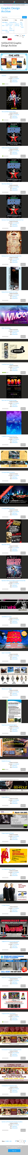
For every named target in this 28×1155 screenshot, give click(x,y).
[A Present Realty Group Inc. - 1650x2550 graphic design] (14, 458)
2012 (17, 728)
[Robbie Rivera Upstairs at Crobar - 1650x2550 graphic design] (14, 278)
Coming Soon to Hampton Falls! (9, 1085)
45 (8, 1141)
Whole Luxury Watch (7, 689)
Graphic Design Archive (10, 9)
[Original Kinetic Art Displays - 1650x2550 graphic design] (14, 999)
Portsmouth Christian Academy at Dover (11, 1049)
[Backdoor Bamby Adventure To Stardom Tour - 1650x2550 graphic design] (14, 206)
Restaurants (11, 30)
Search (24, 17)
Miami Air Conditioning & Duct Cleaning (11, 977)
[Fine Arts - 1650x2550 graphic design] (14, 62)
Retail (3, 25)
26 (15, 980)
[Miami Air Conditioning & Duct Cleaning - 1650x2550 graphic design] (14, 963)
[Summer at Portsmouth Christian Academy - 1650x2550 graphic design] (14, 1108)
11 (13, 1016)
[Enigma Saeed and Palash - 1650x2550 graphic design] (14, 819)
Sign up (14, 1150)
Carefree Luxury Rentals (7, 364)
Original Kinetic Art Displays (9, 1013)
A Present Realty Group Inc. (8, 472)
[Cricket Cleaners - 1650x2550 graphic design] (14, 891)
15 (15, 1124)
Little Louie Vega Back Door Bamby (10, 147)
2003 (17, 836)
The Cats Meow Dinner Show (9, 111)
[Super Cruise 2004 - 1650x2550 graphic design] (14, 639)
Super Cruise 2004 (6, 652)
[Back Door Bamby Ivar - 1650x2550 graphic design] (14, 170)
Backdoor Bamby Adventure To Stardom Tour (13, 219)
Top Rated (22, 26)
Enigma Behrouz (6, 797)
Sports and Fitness (10, 27)
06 (15, 331)
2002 (17, 800)
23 (15, 800)
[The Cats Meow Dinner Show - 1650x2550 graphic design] (14, 98)
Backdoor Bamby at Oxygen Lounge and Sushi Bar (14, 580)
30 (7, 1141)
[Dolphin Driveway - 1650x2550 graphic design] (14, 747)
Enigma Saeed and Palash (8, 833)
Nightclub (4, 22)
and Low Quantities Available (14, 4)
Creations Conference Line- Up (9, 436)
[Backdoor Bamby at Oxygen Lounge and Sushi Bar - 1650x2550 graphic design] (14, 567)
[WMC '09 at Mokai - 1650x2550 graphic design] (14, 314)
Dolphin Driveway (6, 761)
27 (15, 1088)
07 (13, 980)
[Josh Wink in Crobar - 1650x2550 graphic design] (14, 603)
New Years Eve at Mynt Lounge (9, 400)
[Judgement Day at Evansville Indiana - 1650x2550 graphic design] (14, 927)
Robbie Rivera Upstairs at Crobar (10, 292)
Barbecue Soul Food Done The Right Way (11, 256)
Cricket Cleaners (6, 905)
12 (13, 78)
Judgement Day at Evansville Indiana (10, 941)
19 (15, 1016)
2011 (17, 944)
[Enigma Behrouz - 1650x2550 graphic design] (14, 783)
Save (10, 39)
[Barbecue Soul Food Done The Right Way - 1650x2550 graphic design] (14, 242)
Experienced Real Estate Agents (9, 725)
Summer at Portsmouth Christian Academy (12, 1121)
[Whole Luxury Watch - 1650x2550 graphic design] (14, 675)
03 (13, 331)
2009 (17, 331)
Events (7, 25)
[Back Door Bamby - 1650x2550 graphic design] (14, 530)
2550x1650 (15, 81)
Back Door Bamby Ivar (7, 183)
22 (15, 944)
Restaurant (4, 30)
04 (13, 728)
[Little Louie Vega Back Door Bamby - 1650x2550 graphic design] (14, 134)
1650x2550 (15, 117)
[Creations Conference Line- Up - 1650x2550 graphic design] (14, 422)
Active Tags (17, 25)
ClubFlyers (14, 80)
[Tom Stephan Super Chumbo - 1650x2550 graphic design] (14, 855)
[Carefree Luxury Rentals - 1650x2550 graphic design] (14, 350)
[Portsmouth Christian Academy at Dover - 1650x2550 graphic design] (14, 1036)
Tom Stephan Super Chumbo (8, 869)
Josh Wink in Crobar (7, 616)
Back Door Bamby (6, 544)
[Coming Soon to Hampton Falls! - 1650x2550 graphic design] (14, 1072)
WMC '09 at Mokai (6, 328)
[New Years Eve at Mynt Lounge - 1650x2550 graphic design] (14, 386)
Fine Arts (4, 75)
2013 (17, 78)
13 (15, 78)
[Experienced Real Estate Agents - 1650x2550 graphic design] (14, 711)
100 (10, 1141)
